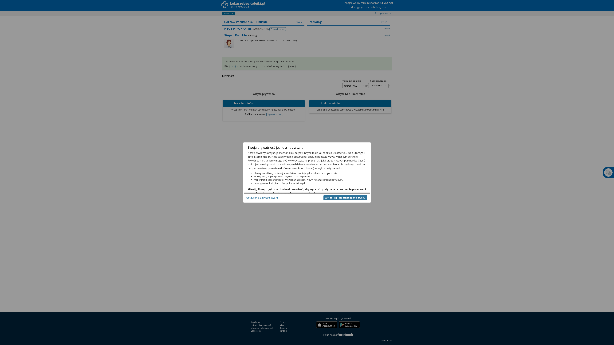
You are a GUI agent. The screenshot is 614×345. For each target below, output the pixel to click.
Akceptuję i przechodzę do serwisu (345, 197)
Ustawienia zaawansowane (262, 197)
